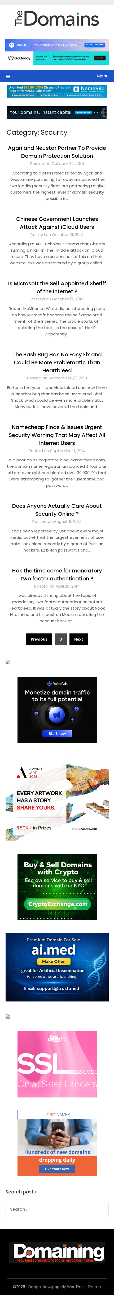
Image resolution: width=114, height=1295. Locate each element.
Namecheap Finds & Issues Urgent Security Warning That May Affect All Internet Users (57, 435)
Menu (102, 76)
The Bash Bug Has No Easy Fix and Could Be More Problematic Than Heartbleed (57, 362)
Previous (39, 639)
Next (78, 639)
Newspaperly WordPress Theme (72, 1286)
